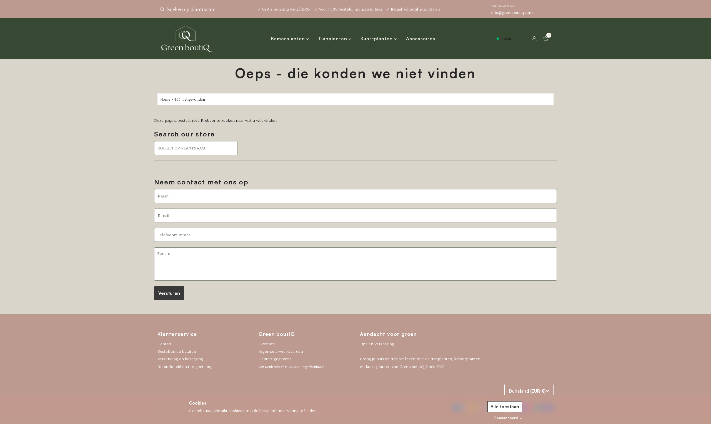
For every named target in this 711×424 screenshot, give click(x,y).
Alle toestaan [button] (504, 406)
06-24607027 (503, 5)
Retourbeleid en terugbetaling (184, 366)
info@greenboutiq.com (512, 12)
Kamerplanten (288, 38)
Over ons (267, 343)
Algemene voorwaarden (281, 351)
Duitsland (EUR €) (527, 391)
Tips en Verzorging (377, 343)
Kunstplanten (377, 38)
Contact (164, 343)
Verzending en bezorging (180, 358)
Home (165, 99)
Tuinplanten (333, 38)
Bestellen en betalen (176, 351)
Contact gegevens (291, 362)
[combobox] (205, 9)
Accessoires (420, 38)
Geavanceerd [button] (506, 418)
